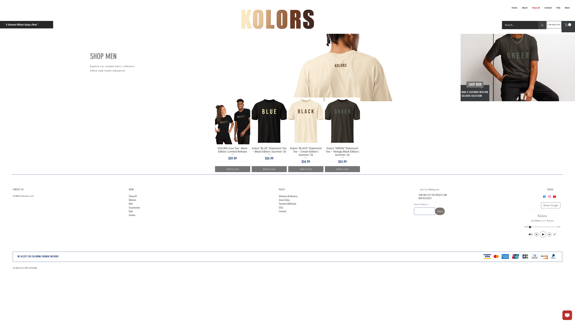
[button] (568, 24)
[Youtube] (554, 196)
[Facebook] (544, 196)
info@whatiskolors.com (23, 196)
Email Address (421, 204)
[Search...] (542, 25)
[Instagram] (549, 196)
